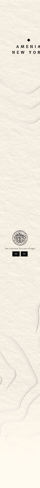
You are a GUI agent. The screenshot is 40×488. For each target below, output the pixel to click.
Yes (16, 254)
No (24, 254)
